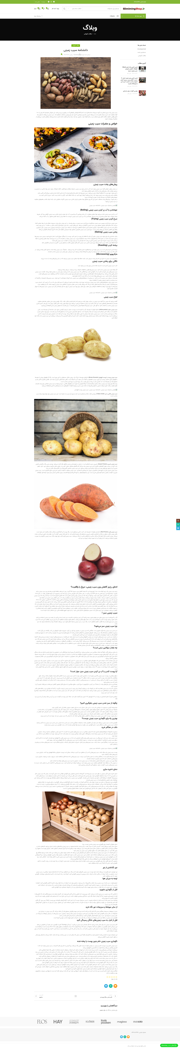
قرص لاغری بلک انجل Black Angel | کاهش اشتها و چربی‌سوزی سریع (130, 69)
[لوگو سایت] (134, 9)
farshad (76, 55)
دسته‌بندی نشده (142, 52)
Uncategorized (141, 49)
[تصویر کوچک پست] (142, 70)
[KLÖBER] (90, 1021)
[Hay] (58, 1021)
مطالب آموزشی (88, 34)
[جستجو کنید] (64, 9)
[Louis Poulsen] (106, 1021)
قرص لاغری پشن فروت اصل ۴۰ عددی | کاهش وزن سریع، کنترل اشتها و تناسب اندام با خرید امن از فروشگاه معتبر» (129, 81)
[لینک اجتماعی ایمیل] (54, 1)
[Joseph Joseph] (74, 1021)
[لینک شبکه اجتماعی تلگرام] (48, 1)
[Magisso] (122, 1021)
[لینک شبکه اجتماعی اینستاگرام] (178, 521)
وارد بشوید (102, 1010)
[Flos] (42, 1021)
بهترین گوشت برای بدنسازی (130, 91)
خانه (95, 34)
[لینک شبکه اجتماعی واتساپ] (51, 1)
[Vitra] (138, 1021)
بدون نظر (129, 73)
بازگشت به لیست (75, 996)
